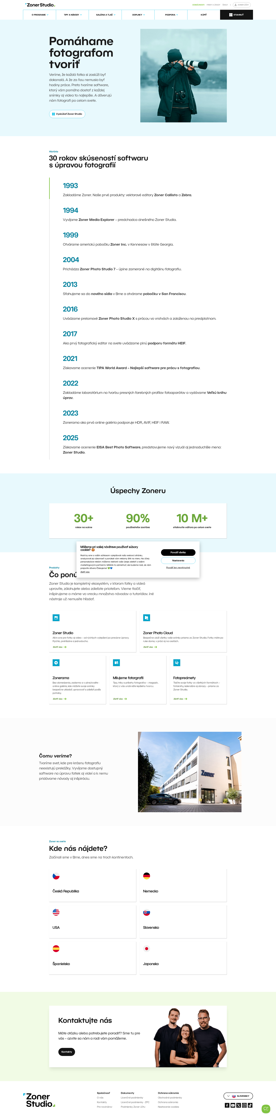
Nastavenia (178, 560)
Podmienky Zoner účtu (133, 1107)
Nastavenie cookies (168, 1107)
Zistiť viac (85, 572)
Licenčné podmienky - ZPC (135, 1102)
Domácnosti (198, 5)
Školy (225, 5)
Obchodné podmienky (170, 1097)
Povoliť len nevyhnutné (178, 567)
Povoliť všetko (178, 552)
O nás (100, 1097)
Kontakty (102, 1102)
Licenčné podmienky (132, 1097)
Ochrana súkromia (168, 1102)
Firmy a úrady (213, 5)
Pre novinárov (104, 1107)
